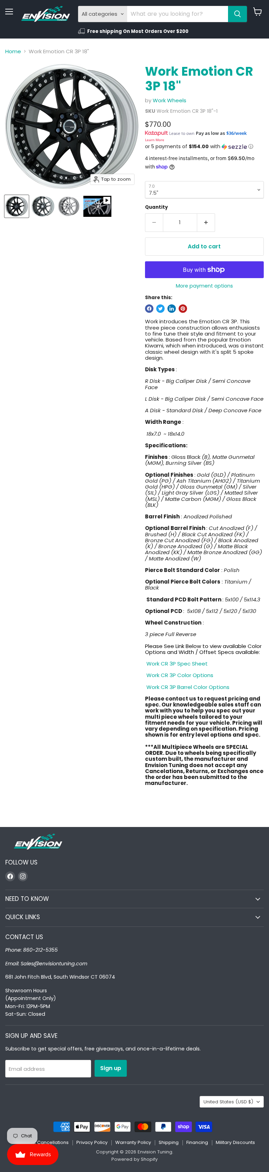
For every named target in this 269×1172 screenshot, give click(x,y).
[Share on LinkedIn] (171, 308)
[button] (204, 146)
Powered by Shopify (134, 1159)
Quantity (156, 207)
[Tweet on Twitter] (160, 308)
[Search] (237, 14)
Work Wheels (169, 100)
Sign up (110, 1068)
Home (13, 51)
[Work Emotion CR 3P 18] (17, 206)
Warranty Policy (133, 1142)
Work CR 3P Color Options (179, 675)
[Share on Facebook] (149, 308)
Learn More (154, 139)
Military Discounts (235, 1142)
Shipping (169, 1142)
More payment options (204, 286)
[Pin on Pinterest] (183, 308)
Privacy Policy (92, 1142)
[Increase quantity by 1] (206, 222)
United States (228, 1101)
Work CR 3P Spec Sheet (176, 663)
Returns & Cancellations (41, 1142)
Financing (197, 1142)
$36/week (236, 133)
